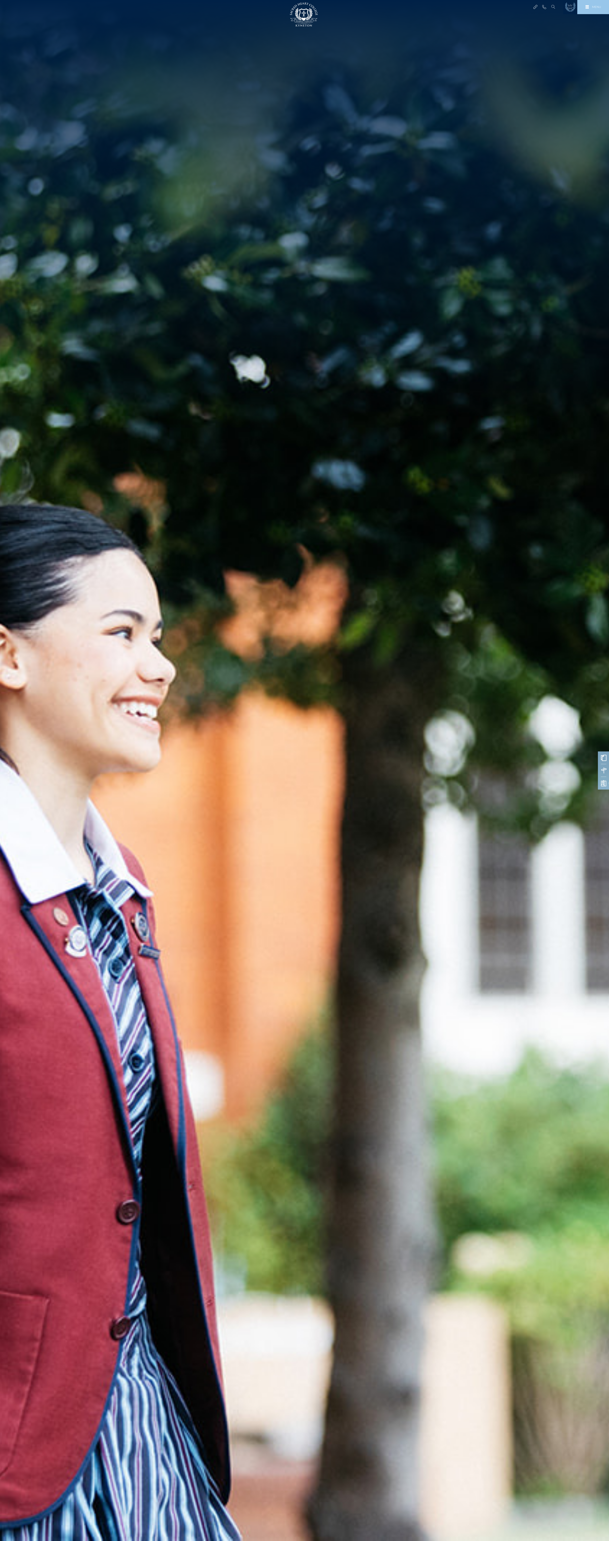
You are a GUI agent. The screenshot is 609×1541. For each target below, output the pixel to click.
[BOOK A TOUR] (603, 770)
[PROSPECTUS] (603, 783)
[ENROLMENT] (603, 758)
